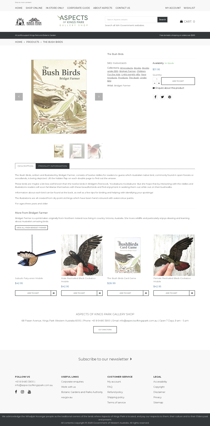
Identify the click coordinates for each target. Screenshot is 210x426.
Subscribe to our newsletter (103, 359)
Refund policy (115, 392)
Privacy (157, 397)
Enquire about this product (169, 88)
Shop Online (34, 8)
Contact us (123, 8)
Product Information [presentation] (52, 166)
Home (18, 8)
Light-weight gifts (130, 74)
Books (137, 68)
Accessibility (160, 381)
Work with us (68, 386)
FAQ (109, 386)
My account (173, 8)
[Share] (155, 97)
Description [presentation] (25, 166)
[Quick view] (54, 293)
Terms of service (116, 402)
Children (141, 71)
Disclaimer (159, 392)
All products (126, 68)
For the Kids (113, 74)
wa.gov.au (66, 397)
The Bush (134, 77)
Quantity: (157, 74)
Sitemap (158, 402)
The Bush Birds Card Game (121, 278)
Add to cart (178, 81)
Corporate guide (78, 8)
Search (162, 19)
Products (32, 42)
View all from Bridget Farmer (31, 228)
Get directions (105, 330)
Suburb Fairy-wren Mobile (29, 278)
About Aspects (102, 8)
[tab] (25, 166)
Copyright (158, 386)
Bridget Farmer (127, 71)
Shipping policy (115, 397)
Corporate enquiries (72, 381)
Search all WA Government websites (124, 25)
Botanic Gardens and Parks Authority (82, 392)
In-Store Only (55, 8)
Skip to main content (23, 2)
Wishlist (189, 8)
